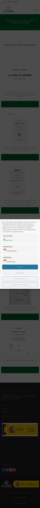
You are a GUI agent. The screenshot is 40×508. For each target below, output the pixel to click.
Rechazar (20, 273)
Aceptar (20, 267)
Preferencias (20, 279)
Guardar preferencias (20, 284)
